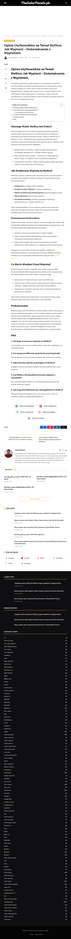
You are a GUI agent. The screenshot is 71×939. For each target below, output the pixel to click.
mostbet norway (9, 802)
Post (5, 837)
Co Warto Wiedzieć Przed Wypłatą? (25, 114)
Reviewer (7, 852)
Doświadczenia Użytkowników (25, 112)
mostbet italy (8, 799)
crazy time (7, 752)
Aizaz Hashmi (13, 57)
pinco (5, 828)
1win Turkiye (7, 649)
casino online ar (8, 740)
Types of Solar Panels (10, 899)
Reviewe (6, 849)
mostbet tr (7, 808)
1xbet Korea (7, 664)
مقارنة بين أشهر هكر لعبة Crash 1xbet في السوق (17, 478)
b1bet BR (6, 699)
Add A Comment (35, 499)
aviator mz (7, 696)
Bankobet (7, 702)
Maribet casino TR (9, 775)
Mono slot (7, 787)
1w (5, 638)
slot (5, 861)
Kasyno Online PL (9, 767)
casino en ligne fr (9, 734)
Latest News (7, 773)
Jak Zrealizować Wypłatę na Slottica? (25, 110)
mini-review (7, 781)
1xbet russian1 (8, 673)
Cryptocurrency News (10, 755)
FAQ (14, 119)
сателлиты (7, 919)
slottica (6, 866)
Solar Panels (7, 881)
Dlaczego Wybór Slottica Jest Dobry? (25, 108)
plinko (6, 831)
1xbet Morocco (8, 670)
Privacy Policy (39, 934)
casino (6, 731)
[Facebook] (6, 69)
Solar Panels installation (11, 884)
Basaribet (7, 705)
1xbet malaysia (8, 667)
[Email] (6, 88)
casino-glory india (9, 749)
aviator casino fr (9, 690)
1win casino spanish (10, 643)
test (5, 896)
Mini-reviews (8, 784)
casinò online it (8, 743)
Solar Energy (8, 872)
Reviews (6, 855)
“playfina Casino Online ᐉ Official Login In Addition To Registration (37, 513)
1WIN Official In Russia (10, 646)
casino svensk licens (10, 746)
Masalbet (6, 778)
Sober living (7, 869)
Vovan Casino (8, 910)
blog (18, 36)
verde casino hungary (10, 905)
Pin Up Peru (7, 825)
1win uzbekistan (8, 652)
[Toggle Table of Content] (60, 105)
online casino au (8, 817)
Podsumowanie (18, 117)
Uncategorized (9, 40)
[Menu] (5, 3)
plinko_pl (6, 834)
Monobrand (7, 790)
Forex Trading (8, 758)
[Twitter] (6, 74)
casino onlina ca (8, 737)
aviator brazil (8, 687)
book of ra (7, 717)
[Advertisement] (35, 20)
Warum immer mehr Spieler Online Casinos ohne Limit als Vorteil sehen (39, 520)
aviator (6, 684)
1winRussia (7, 655)
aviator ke (7, 693)
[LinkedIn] (6, 78)
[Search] (66, 3)
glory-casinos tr (9, 764)
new (5, 814)
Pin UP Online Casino (10, 822)
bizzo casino (7, 711)
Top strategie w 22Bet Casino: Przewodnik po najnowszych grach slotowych (50, 439)
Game (6, 761)
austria (6, 682)
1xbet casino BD (8, 661)
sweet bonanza (8, 890)
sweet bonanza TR (9, 893)
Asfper (46, 930)
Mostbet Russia (8, 805)
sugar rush (7, 887)
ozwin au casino (8, 820)
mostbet (6, 796)
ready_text (7, 843)
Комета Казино (9, 916)
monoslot (7, 793)
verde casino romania (10, 908)
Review (6, 846)
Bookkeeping (8, 720)
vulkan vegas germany (10, 913)
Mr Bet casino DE (9, 811)
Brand (6, 723)
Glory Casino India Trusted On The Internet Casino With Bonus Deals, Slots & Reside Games (40, 542)
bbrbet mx (7, 708)
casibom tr (7, 726)
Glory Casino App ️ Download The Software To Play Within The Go (37, 527)
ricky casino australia (10, 858)
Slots (5, 864)
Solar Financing (8, 875)
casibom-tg (7, 729)
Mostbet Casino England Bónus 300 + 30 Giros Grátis (51, 478)
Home (14, 36)
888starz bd (7, 679)
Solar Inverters (8, 878)
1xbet (5, 658)
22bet (5, 676)
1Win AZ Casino (8, 640)
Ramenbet (7, 840)
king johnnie (7, 770)
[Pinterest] (6, 83)
